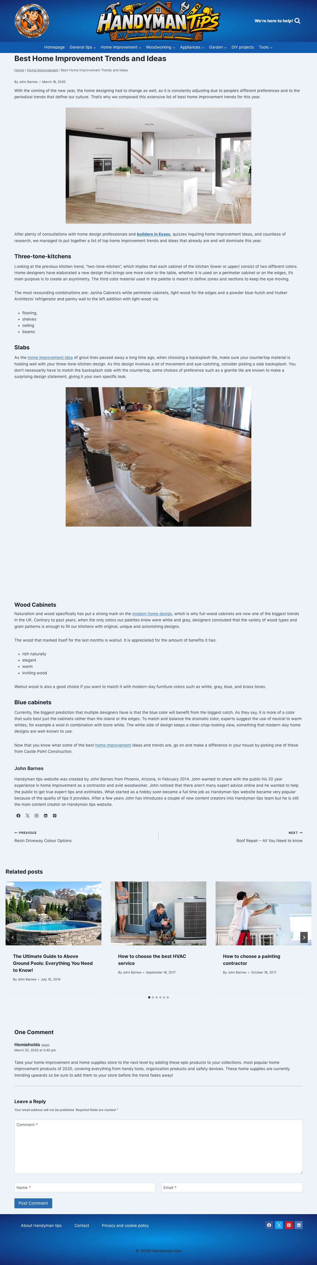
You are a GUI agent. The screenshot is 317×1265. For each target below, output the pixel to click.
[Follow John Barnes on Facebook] (18, 815)
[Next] (304, 937)
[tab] (149, 997)
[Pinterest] (289, 1225)
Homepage (54, 47)
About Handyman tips (41, 1225)
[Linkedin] (299, 1225)
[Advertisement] (158, 566)
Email (170, 1187)
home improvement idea (50, 357)
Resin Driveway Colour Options (43, 837)
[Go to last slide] (13, 937)
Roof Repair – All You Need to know (269, 837)
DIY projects (243, 47)
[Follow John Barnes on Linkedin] (45, 815)
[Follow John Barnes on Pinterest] (54, 815)
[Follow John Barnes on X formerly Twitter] (27, 815)
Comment (27, 1124)
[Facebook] (269, 1225)
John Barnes (27, 979)
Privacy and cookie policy (125, 1225)
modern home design (152, 613)
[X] (279, 1225)
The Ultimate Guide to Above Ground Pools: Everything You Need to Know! (53, 963)
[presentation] (53, 913)
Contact (81, 1225)
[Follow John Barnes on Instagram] (36, 815)
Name (23, 1187)
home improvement (113, 745)
